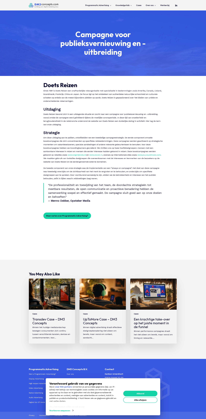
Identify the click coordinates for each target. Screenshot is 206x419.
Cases (34, 314)
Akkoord (140, 393)
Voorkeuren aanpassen (59, 410)
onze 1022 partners (63, 387)
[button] (42, 374)
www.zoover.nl (96, 155)
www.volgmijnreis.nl (77, 155)
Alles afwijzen (140, 400)
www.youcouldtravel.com (149, 155)
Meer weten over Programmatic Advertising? (67, 216)
